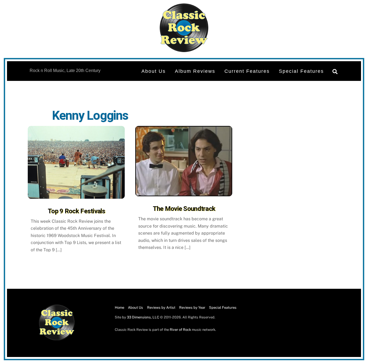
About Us (153, 71)
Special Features (301, 71)
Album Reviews (195, 71)
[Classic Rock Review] (57, 339)
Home (119, 307)
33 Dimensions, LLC (143, 317)
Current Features (247, 71)
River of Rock (180, 330)
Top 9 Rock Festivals (76, 211)
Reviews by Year (192, 307)
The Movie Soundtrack (184, 208)
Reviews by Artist (161, 307)
